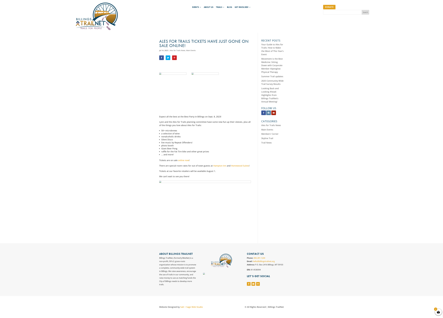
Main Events (191, 50)
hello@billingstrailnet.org (264, 261)
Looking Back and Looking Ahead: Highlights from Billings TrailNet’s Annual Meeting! (270, 95)
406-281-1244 (259, 258)
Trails (219, 7)
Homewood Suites (240, 165)
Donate (329, 7)
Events (195, 7)
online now (183, 160)
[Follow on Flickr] (258, 284)
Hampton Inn (219, 165)
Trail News (266, 142)
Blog (229, 7)
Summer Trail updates (272, 76)
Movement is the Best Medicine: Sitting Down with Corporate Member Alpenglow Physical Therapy (272, 65)
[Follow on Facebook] (249, 284)
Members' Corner (269, 133)
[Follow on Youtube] (253, 284)
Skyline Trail (267, 138)
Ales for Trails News (177, 50)
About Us (208, 7)
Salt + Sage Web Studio (191, 307)
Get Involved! (241, 7)
